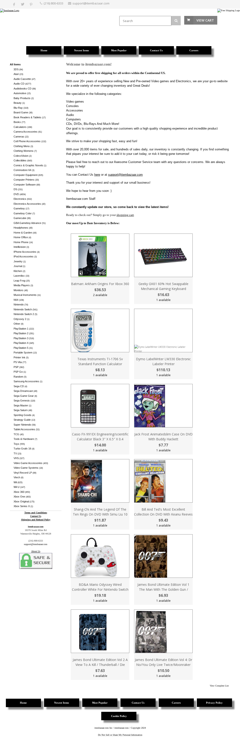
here (97, 174)
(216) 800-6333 (53, 3)
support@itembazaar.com (90, 3)
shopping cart (125, 215)
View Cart (205, 20)
